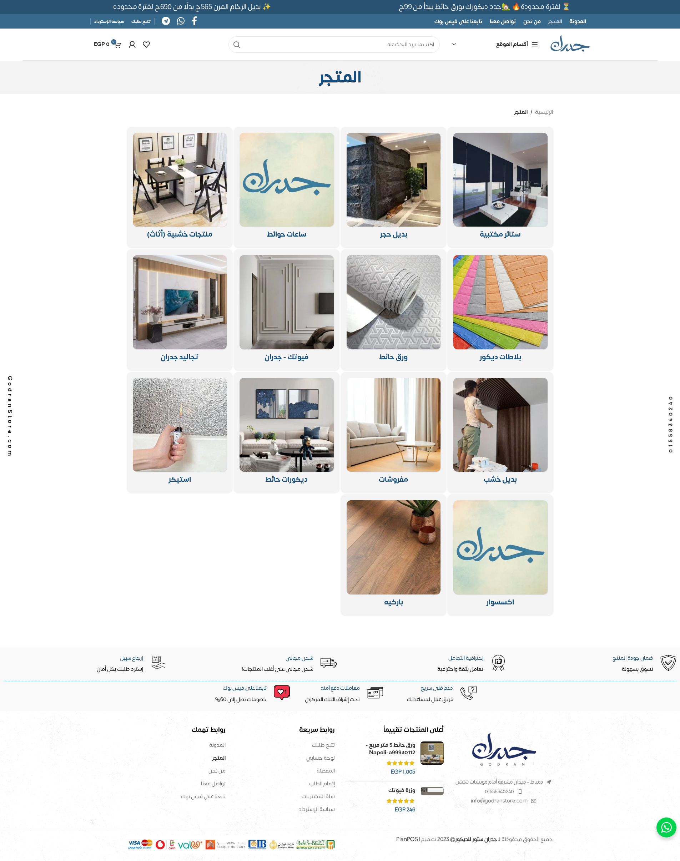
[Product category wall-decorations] (287, 433)
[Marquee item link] (195, 6)
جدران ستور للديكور (476, 839)
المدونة (217, 745)
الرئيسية (544, 112)
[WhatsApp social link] (180, 21)
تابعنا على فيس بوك (203, 796)
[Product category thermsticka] (180, 433)
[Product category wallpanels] (500, 310)
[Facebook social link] (194, 21)
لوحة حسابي (320, 758)
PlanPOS (407, 839)
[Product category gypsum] (287, 310)
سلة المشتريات (318, 796)
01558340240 (499, 791)
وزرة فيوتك (401, 790)
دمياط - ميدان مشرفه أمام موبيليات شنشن (499, 782)
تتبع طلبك (323, 745)
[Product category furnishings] (394, 433)
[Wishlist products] (146, 44)
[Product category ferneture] (180, 188)
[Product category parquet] (394, 555)
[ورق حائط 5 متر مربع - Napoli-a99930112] (432, 758)
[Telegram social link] (165, 21)
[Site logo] (570, 44)
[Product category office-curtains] (500, 188)
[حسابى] (132, 44)
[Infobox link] (248, 694)
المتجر (219, 758)
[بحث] (236, 44)
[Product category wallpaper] (394, 310)
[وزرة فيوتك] (432, 800)
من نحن (217, 771)
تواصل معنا (213, 783)
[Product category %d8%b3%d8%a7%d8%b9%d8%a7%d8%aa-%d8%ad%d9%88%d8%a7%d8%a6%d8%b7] (287, 188)
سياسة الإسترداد (317, 809)
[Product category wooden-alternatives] (500, 433)
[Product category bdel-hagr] (394, 188)
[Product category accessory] (500, 555)
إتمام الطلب (322, 783)
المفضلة (326, 771)
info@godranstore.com (499, 801)
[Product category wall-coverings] (180, 310)
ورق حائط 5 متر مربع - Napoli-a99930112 (390, 748)
